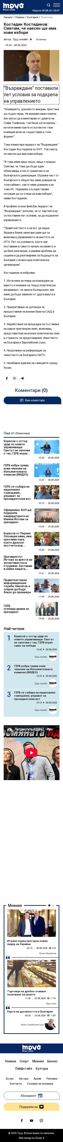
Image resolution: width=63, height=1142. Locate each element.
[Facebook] (22, 1120)
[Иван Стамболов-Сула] (50, 1024)
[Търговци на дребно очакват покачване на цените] (31, 973)
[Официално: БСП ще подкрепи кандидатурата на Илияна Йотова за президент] (46, 516)
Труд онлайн (20, 39)
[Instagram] (41, 1120)
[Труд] (31, 1048)
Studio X (39, 1138)
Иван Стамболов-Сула (32, 1024)
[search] (48, 5)
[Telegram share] (22, 378)
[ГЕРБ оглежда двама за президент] (46, 609)
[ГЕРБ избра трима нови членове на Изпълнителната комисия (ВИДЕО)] (46, 470)
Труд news (51, 1003)
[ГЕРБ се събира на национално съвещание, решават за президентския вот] (46, 492)
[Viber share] (14, 378)
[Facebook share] (7, 378)
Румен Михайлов (47, 953)
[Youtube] (31, 1120)
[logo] (13, 7)
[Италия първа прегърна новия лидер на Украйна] (31, 923)
